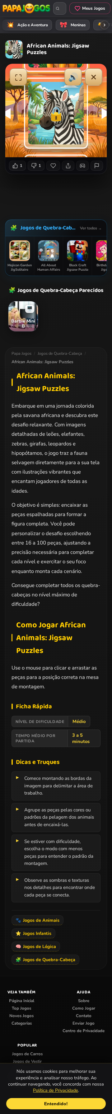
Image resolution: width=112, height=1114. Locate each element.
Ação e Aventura (27, 25)
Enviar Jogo (83, 1023)
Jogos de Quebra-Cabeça (48, 227)
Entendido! (56, 1103)
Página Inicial (21, 1001)
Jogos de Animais (37, 920)
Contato (83, 1016)
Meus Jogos (93, 8)
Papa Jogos (21, 353)
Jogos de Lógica (36, 946)
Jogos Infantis (33, 933)
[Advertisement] (58, 194)
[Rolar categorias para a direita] (104, 25)
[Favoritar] (53, 166)
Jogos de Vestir (27, 1061)
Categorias (22, 1023)
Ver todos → (91, 228)
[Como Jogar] (82, 166)
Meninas (73, 25)
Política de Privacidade (55, 1090)
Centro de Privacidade (84, 1031)
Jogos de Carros (27, 1054)
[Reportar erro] (97, 166)
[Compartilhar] (68, 166)
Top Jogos (21, 1008)
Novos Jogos (21, 1016)
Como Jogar (83, 1008)
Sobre (83, 1001)
